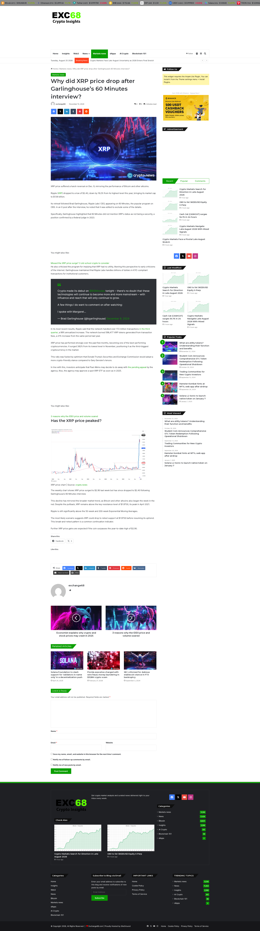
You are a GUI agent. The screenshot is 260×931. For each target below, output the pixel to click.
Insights (66, 53)
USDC (178, 3)
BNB (117, 3)
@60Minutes (97, 290)
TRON (246, 3)
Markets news (99, 53)
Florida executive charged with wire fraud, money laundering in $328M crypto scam (103, 674)
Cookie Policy (138, 886)
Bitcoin (162, 821)
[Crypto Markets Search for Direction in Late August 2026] (169, 193)
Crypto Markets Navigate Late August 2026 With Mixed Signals (194, 229)
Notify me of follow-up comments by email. (72, 759)
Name (54, 731)
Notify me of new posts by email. (67, 765)
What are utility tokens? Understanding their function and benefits (194, 346)
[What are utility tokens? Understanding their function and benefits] (169, 347)
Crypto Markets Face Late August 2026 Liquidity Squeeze (114, 60)
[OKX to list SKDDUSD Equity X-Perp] (169, 206)
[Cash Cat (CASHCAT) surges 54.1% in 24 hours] (169, 218)
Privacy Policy (138, 890)
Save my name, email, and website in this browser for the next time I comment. (87, 754)
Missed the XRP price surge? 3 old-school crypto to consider (80, 263)
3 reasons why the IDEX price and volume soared (74, 416)
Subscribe (99, 898)
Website (109, 743)
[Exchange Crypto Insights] (67, 17)
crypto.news (81, 484)
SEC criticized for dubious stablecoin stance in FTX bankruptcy (137, 674)
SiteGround (126, 926)
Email (54, 743)
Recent (169, 181)
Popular (184, 181)
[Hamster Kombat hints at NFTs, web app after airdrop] (169, 387)
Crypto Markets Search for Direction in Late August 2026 (192, 192)
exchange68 (61, 104)
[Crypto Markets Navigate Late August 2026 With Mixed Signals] (169, 230)
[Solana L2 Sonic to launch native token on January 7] (169, 399)
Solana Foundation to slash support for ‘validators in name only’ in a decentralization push (66, 674)
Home (55, 53)
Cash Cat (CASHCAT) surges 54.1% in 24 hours (172, 319)
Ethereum (47, 3)
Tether (82, 3)
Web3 (76, 53)
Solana (213, 3)
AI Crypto (124, 53)
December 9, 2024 (117, 318)
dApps (113, 53)
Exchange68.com (96, 926)
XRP (60, 193)
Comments (200, 181)
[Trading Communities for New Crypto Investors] (169, 375)
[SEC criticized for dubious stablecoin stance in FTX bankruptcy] (140, 660)
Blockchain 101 (139, 53)
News (85, 53)
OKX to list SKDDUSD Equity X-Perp (124, 854)
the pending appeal (137, 367)
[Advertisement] (157, 28)
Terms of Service (139, 894)
